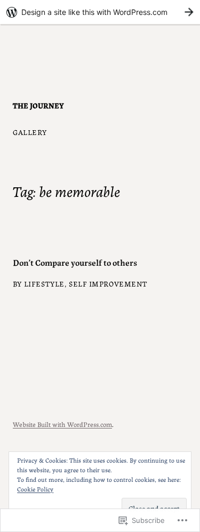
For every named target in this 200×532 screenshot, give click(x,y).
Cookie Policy (35, 488)
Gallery (30, 131)
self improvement (108, 283)
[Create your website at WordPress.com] (100, 12)
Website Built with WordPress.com (62, 424)
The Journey (38, 105)
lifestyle (44, 283)
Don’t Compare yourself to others (75, 262)
